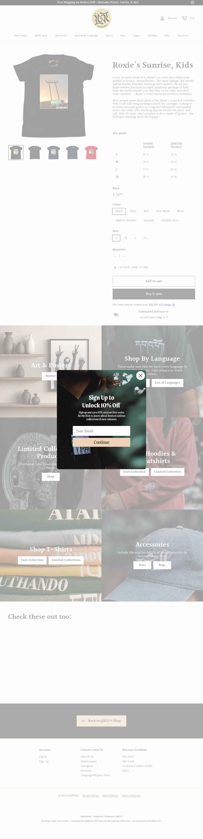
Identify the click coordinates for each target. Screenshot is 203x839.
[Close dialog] (141, 376)
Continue (101, 442)
